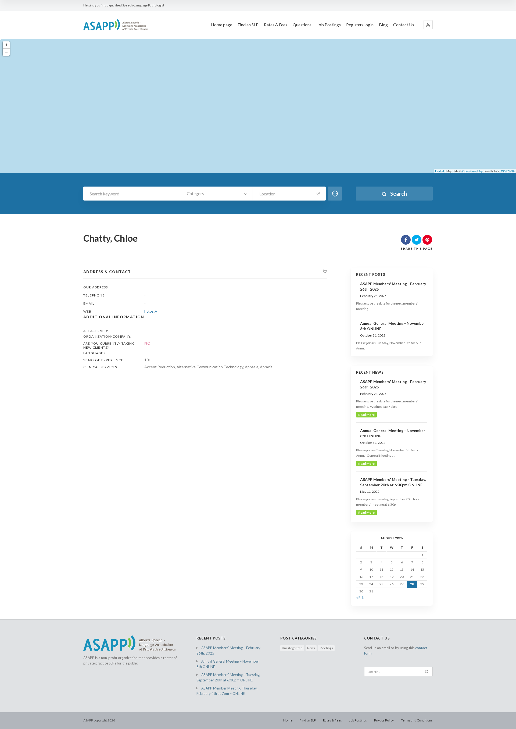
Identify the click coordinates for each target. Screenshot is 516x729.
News (311, 648)
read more (366, 415)
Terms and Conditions (417, 720)
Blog (383, 24)
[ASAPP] (115, 24)
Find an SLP (248, 24)
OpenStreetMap (472, 171)
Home (287, 720)
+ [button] (6, 45)
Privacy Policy (384, 720)
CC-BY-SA (508, 171)
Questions (302, 24)
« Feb (360, 597)
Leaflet (439, 171)
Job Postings (329, 24)
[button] (428, 24)
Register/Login (360, 24)
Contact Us (403, 24)
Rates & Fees (275, 24)
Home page (221, 24)
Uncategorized (292, 648)
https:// (150, 311)
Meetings (326, 648)
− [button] (6, 52)
